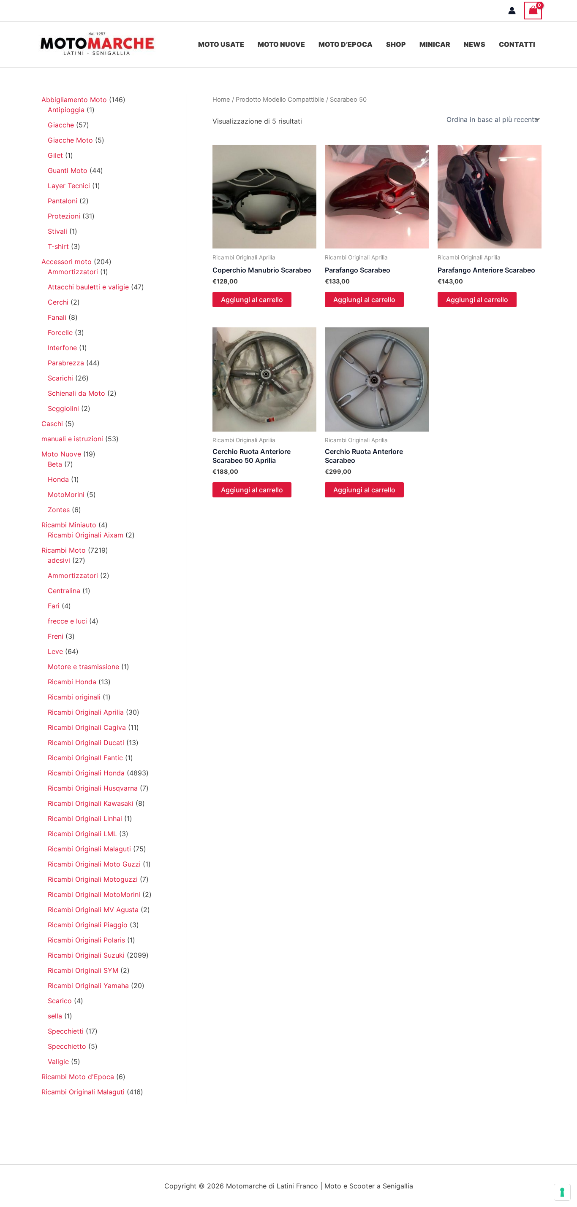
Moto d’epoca (345, 44)
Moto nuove (281, 44)
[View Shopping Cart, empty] (533, 10)
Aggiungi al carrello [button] (252, 299)
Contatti (517, 44)
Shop (396, 44)
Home (221, 99)
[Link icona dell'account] (512, 10)
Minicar (434, 44)
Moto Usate (221, 44)
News (474, 44)
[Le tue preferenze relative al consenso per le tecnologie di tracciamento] (562, 1192)
